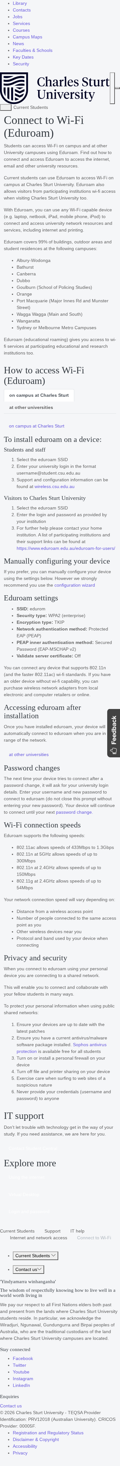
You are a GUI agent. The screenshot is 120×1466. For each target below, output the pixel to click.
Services (21, 23)
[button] (113, 733)
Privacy (20, 1452)
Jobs (17, 16)
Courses (21, 30)
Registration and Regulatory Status (48, 1432)
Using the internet (26, 1177)
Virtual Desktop (24, 1194)
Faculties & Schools (32, 50)
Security (21, 63)
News (18, 43)
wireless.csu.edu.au (55, 486)
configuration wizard (74, 585)
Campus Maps (27, 36)
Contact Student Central (33, 1148)
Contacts (22, 9)
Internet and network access (38, 1237)
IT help (77, 1231)
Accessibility (25, 1446)
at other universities (31, 407)
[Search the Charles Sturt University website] (112, 88)
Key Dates (23, 57)
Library (20, 3)
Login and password (29, 1211)
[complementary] (6, 107)
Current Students (17, 1231)
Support (52, 1231)
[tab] (39, 395)
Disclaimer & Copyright (36, 1439)
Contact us (26, 1269)
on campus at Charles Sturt (39, 395)
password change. (74, 812)
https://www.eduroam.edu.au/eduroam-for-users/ (66, 548)
